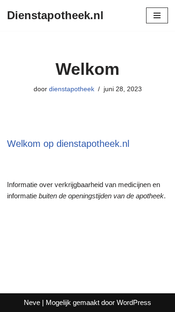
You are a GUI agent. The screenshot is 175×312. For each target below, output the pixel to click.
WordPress (134, 302)
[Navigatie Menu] (157, 15)
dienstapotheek (71, 89)
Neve (32, 302)
